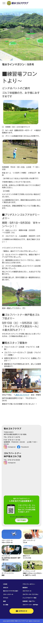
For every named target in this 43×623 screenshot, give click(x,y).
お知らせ (5, 587)
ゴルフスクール (27, 591)
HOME (5, 584)
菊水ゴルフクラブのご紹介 (10, 591)
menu (4, 3)
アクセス (5, 598)
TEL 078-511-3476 (12, 437)
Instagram (12, 447)
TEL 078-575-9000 (12, 460)
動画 (4, 601)
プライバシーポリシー (29, 584)
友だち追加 (21, 520)
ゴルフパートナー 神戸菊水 (30, 604)
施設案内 (25, 587)
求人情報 (5, 604)
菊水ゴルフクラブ (22, 395)
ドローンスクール (8, 594)
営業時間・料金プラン (29, 601)
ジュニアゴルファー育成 (29, 598)
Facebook (25, 447)
